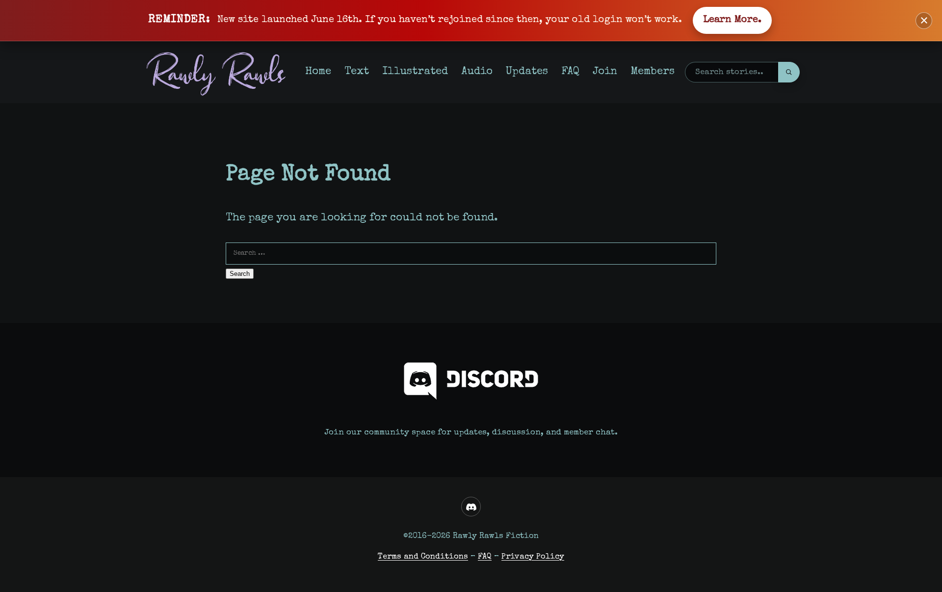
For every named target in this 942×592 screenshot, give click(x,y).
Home (318, 72)
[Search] (789, 72)
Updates (527, 72)
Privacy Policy (532, 557)
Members (652, 72)
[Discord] (471, 506)
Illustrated (415, 72)
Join (605, 72)
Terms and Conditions (423, 557)
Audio (477, 72)
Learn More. (732, 20)
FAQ (570, 72)
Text (356, 72)
